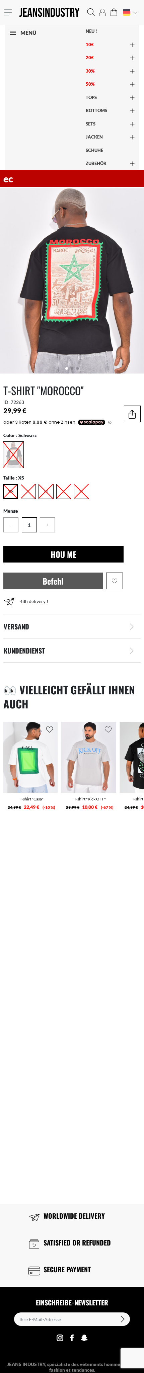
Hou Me (63, 554)
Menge (10, 511)
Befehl (53, 581)
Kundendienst (24, 651)
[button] (91, 12)
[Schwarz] (13, 454)
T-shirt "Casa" (32, 798)
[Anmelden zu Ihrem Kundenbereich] (102, 12)
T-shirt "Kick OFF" (90, 798)
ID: (6, 402)
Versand (16, 626)
